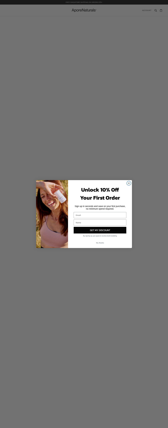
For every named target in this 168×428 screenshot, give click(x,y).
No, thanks (100, 243)
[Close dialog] (129, 183)
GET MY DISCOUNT (100, 230)
